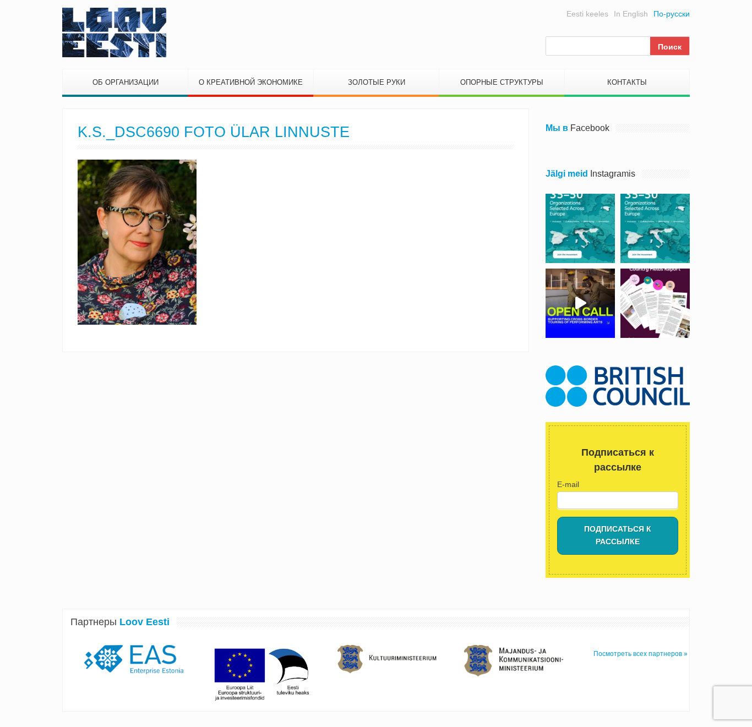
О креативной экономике (251, 82)
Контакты (627, 82)
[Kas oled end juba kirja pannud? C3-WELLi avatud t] (655, 228)
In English (631, 13)
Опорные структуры (501, 82)
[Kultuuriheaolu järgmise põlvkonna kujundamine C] (580, 228)
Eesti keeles (587, 13)
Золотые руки (376, 82)
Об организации (125, 82)
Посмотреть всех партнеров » (640, 654)
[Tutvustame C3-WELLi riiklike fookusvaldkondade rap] (655, 303)
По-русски (671, 13)
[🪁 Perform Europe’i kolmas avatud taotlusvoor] (580, 303)
